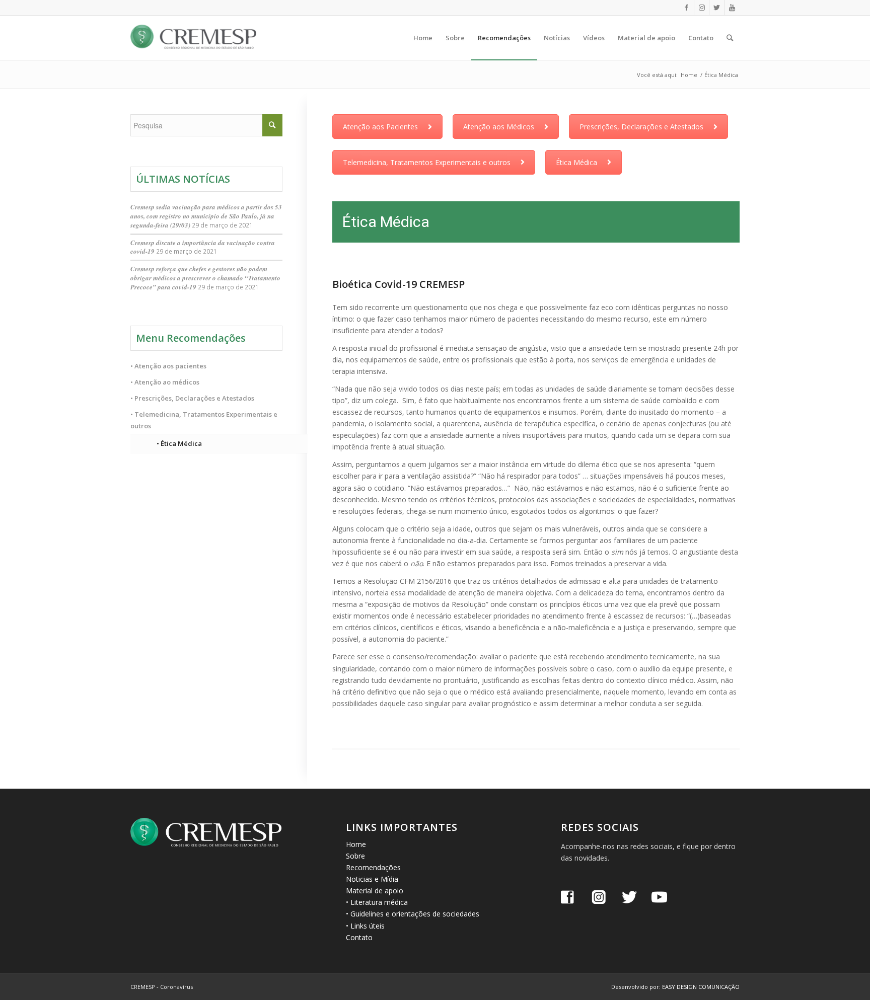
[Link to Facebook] (686, 7)
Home (356, 844)
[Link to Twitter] (716, 7)
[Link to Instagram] (701, 7)
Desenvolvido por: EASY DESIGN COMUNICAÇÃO (675, 986)
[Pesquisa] (730, 38)
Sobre (355, 856)
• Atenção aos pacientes (168, 365)
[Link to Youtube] (732, 7)
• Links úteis (365, 926)
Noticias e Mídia (372, 879)
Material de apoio (374, 890)
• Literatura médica (377, 902)
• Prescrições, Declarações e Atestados (192, 398)
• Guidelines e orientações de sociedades (412, 913)
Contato (359, 937)
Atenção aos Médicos (498, 126)
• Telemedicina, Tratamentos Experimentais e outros (203, 420)
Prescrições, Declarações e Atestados (641, 126)
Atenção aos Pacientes (380, 126)
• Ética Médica (179, 443)
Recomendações (373, 867)
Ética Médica (576, 162)
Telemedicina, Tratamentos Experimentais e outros (427, 162)
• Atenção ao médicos (164, 382)
